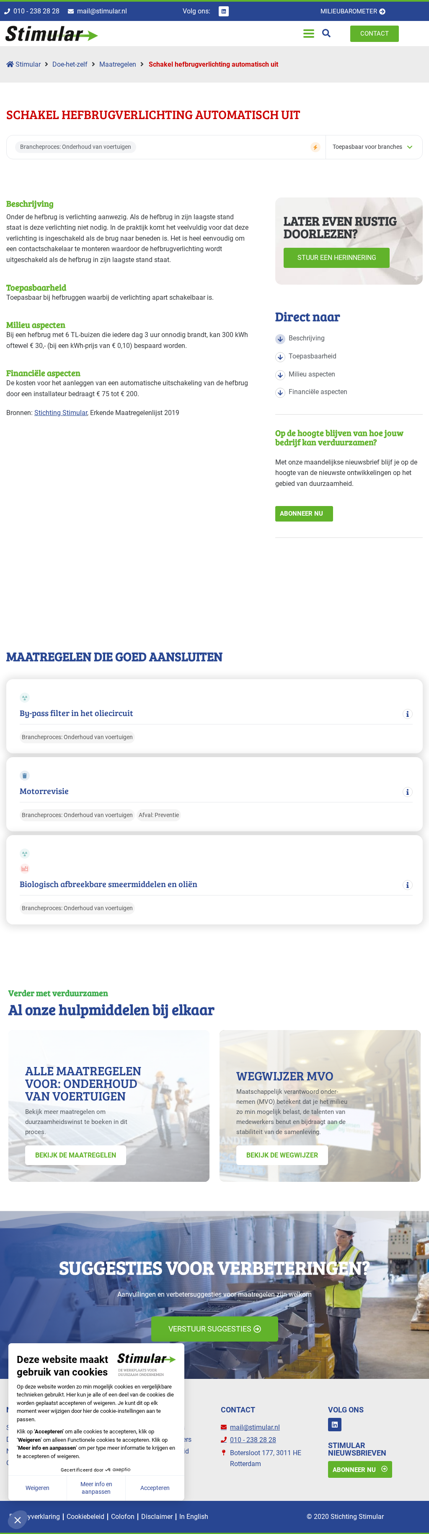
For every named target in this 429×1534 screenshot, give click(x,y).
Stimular (27, 64)
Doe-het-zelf (70, 64)
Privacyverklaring (34, 1517)
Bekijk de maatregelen (75, 1155)
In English (193, 1517)
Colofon (122, 1517)
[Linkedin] (224, 11)
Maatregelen (117, 64)
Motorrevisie (44, 791)
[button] (308, 34)
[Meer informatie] (408, 714)
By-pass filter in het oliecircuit (76, 713)
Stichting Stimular (60, 413)
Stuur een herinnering (336, 258)
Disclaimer (157, 1517)
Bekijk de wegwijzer (282, 1155)
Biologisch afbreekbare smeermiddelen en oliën (108, 884)
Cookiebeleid (85, 1517)
